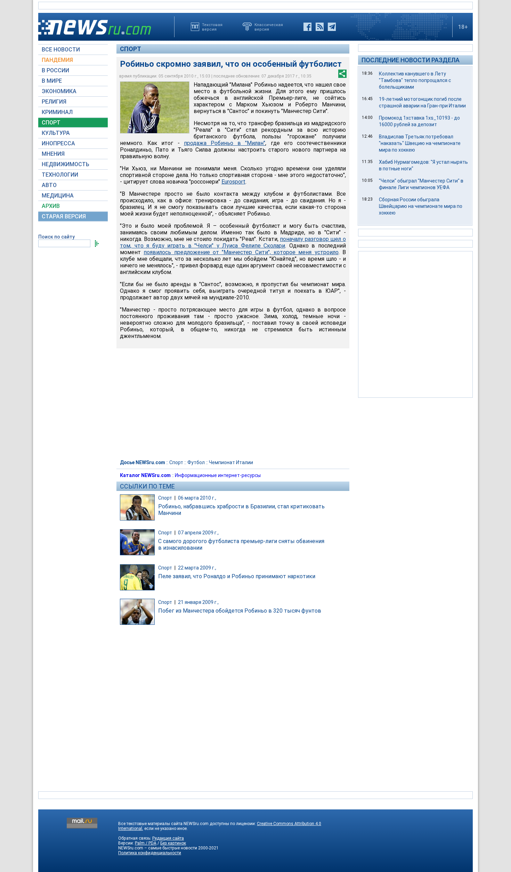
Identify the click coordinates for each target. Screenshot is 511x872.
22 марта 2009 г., (197, 568)
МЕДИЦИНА (58, 195)
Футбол (196, 462)
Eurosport (233, 181)
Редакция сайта (168, 838)
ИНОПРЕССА (58, 143)
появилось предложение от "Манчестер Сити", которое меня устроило (241, 252)
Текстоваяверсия (212, 27)
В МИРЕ (52, 81)
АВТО (49, 185)
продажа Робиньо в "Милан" (225, 143)
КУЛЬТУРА (56, 133)
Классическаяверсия (268, 27)
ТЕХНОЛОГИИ (60, 174)
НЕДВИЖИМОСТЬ (65, 164)
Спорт (130, 49)
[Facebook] (307, 27)
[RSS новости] (320, 27)
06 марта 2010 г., (197, 498)
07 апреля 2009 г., (198, 532)
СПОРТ (51, 122)
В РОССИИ (55, 70)
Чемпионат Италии (231, 462)
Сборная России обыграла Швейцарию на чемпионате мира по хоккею (420, 206)
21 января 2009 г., (198, 602)
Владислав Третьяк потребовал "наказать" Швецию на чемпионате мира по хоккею (420, 143)
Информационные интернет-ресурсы (218, 475)
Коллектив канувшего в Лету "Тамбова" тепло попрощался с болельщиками (415, 80)
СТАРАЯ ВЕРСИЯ (64, 216)
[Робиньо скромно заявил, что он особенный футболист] (154, 107)
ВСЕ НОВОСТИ (61, 49)
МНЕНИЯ (53, 154)
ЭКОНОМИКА (59, 91)
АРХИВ (51, 206)
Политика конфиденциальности (149, 852)
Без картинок (173, 843)
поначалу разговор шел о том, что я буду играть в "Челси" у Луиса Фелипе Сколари (233, 242)
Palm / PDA (145, 843)
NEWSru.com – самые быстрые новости (157, 848)
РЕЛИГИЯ (54, 101)
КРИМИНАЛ (57, 112)
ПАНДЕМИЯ (57, 60)
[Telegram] (332, 27)
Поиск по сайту (56, 237)
